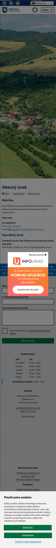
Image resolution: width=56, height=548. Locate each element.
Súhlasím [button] (28, 527)
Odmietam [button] (28, 535)
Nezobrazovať (36, 254)
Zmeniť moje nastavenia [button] (28, 541)
